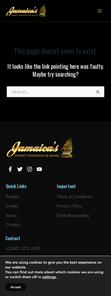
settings (49, 277)
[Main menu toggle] (100, 11)
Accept (16, 287)
